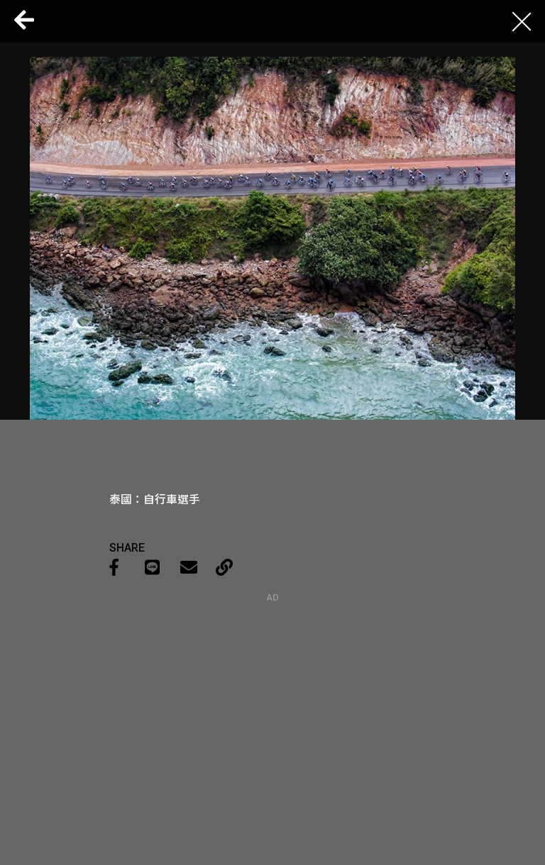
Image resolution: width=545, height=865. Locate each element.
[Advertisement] (272, 691)
